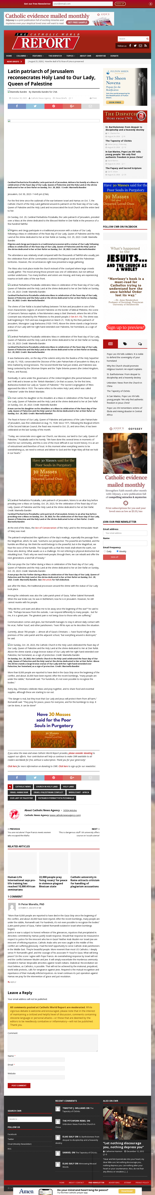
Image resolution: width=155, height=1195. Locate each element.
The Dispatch (55, 56)
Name (11, 1055)
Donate (114, 56)
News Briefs (13, 61)
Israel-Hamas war (19, 792)
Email (11, 1064)
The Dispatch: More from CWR (125, 116)
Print (94, 98)
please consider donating (80, 753)
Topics (69, 56)
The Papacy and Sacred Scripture (124, 168)
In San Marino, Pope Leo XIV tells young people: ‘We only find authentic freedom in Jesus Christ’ (124, 154)
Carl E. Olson (113, 171)
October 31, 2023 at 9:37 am (29, 908)
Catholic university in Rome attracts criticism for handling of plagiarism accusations (85, 881)
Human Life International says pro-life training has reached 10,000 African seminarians (22, 883)
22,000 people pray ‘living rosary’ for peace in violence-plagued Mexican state (53, 881)
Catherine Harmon (113, 1151)
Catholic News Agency (41, 98)
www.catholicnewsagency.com (65, 815)
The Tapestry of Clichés (119, 140)
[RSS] (145, 45)
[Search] (147, 38)
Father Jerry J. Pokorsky (117, 144)
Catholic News (23, 786)
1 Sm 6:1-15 (75, 316)
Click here (12, 766)
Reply (13, 982)
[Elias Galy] (57, 1138)
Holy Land (68, 786)
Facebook (12, 1134)
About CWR (85, 56)
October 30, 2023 (19, 98)
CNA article (47, 579)
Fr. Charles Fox (114, 133)
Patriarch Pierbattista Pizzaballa (56, 798)
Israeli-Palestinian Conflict (48, 792)
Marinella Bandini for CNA (44, 91)
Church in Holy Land (47, 786)
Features (37, 56)
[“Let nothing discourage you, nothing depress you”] (125, 1123)
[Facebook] (130, 45)
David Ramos (113, 160)
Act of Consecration (45, 527)
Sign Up (120, 4)
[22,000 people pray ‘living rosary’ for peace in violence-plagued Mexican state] (53, 863)
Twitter (11, 1139)
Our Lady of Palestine (21, 798)
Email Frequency (112, 547)
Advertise (101, 56)
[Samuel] (57, 1154)
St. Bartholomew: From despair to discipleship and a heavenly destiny (125, 128)
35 (125, 174)
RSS (9, 1148)
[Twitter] (135, 45)
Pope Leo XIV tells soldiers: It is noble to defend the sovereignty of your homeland (125, 357)
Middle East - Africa (79, 792)
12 (125, 147)
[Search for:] (132, 38)
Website (12, 1073)
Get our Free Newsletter (37, 3)
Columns (21, 56)
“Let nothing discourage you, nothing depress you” (123, 1145)
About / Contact (76, 1182)
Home (9, 56)
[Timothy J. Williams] (57, 1109)
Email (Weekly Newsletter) (19, 1144)
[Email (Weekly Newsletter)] (140, 45)
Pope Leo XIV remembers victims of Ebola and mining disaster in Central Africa (124, 411)
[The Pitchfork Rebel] (57, 1122)
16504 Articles (70, 810)
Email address (110, 529)
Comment (13, 1033)
